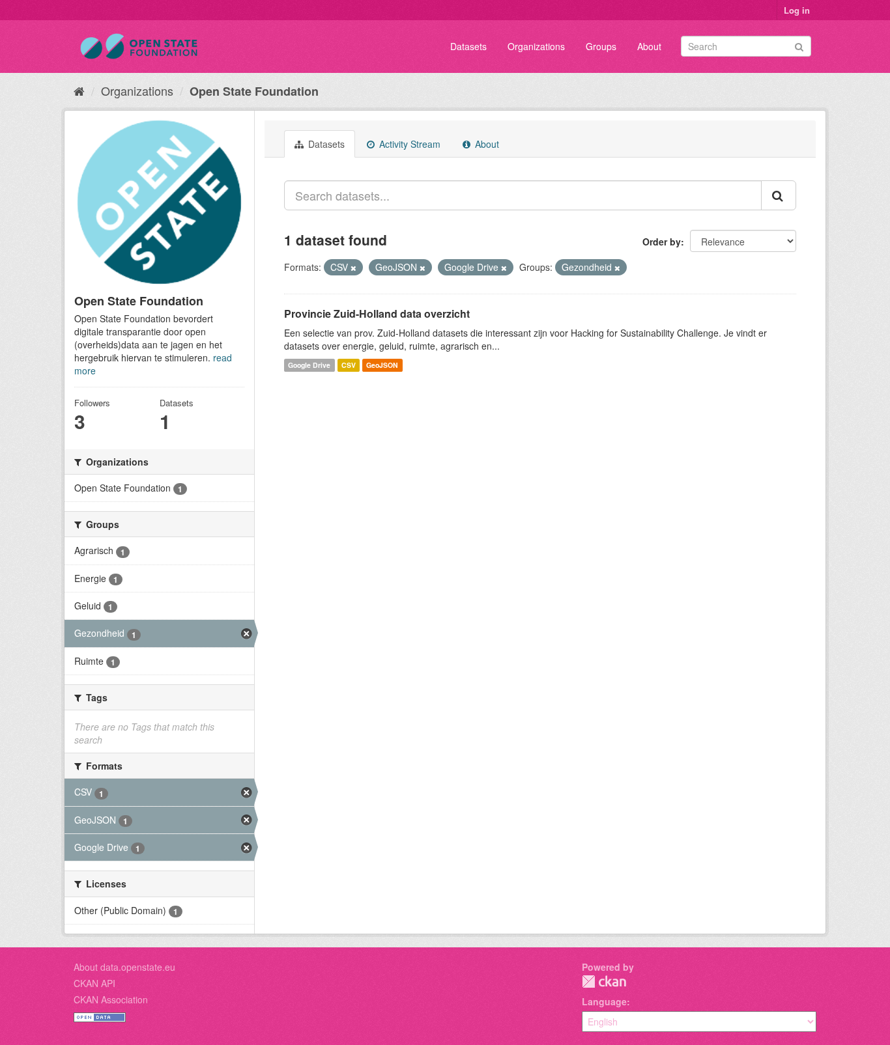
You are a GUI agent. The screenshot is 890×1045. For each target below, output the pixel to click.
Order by (661, 241)
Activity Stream (408, 143)
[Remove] (353, 267)
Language (604, 1001)
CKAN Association (111, 999)
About (649, 46)
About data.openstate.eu (124, 966)
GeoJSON (382, 365)
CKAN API (94, 983)
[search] (778, 195)
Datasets (468, 46)
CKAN (604, 981)
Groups (601, 46)
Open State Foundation (254, 91)
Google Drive (309, 365)
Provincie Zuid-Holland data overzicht (377, 313)
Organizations (536, 46)
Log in (797, 10)
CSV (348, 365)
